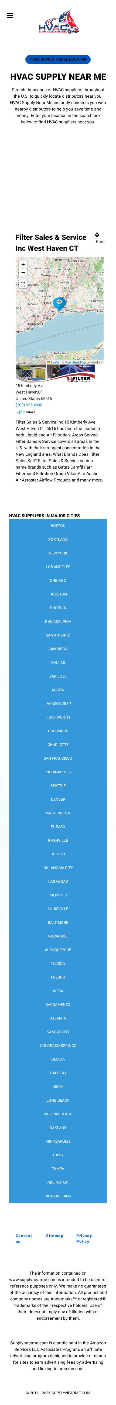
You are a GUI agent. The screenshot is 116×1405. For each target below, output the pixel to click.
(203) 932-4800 (29, 405)
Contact (29, 412)
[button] (59, 304)
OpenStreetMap (75, 362)
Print (100, 241)
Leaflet (55, 362)
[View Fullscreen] (23, 284)
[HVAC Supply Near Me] (58, 33)
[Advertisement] (58, 171)
